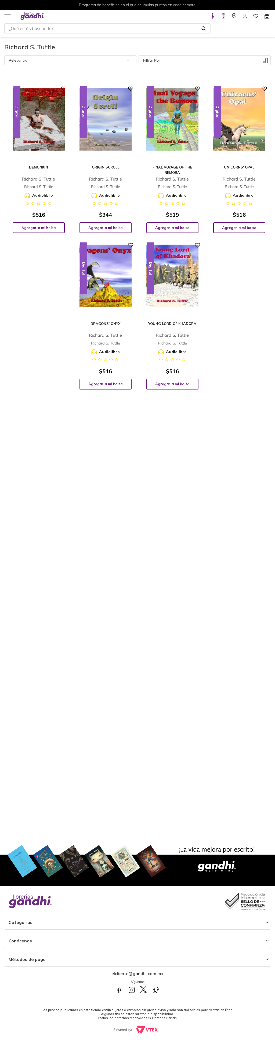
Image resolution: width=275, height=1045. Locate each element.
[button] (7, 16)
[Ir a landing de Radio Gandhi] (223, 17)
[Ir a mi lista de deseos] (255, 17)
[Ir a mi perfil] (245, 17)
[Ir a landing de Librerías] (234, 17)
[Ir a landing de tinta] (212, 17)
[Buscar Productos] (203, 28)
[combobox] (107, 28)
